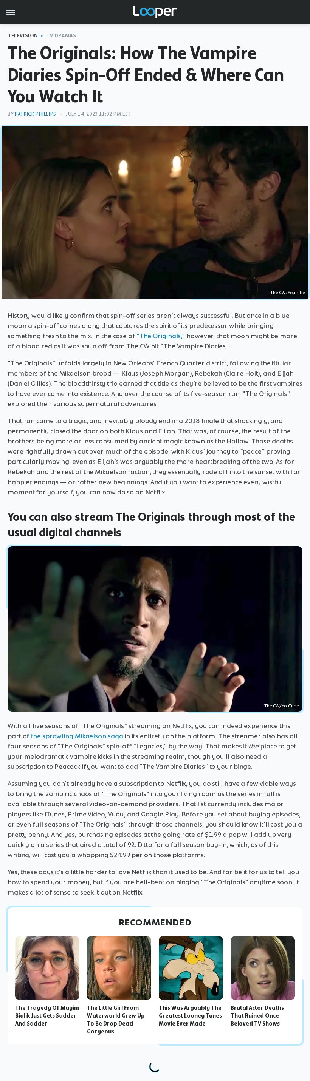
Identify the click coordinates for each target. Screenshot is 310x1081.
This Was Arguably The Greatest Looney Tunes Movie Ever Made (190, 1015)
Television (23, 35)
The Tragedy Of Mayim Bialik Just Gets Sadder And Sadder (47, 1015)
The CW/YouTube (287, 292)
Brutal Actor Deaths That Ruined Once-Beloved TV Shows (257, 1015)
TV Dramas (61, 35)
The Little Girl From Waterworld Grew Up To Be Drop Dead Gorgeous (116, 1019)
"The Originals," (160, 335)
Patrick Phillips (35, 114)
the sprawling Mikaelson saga (77, 736)
